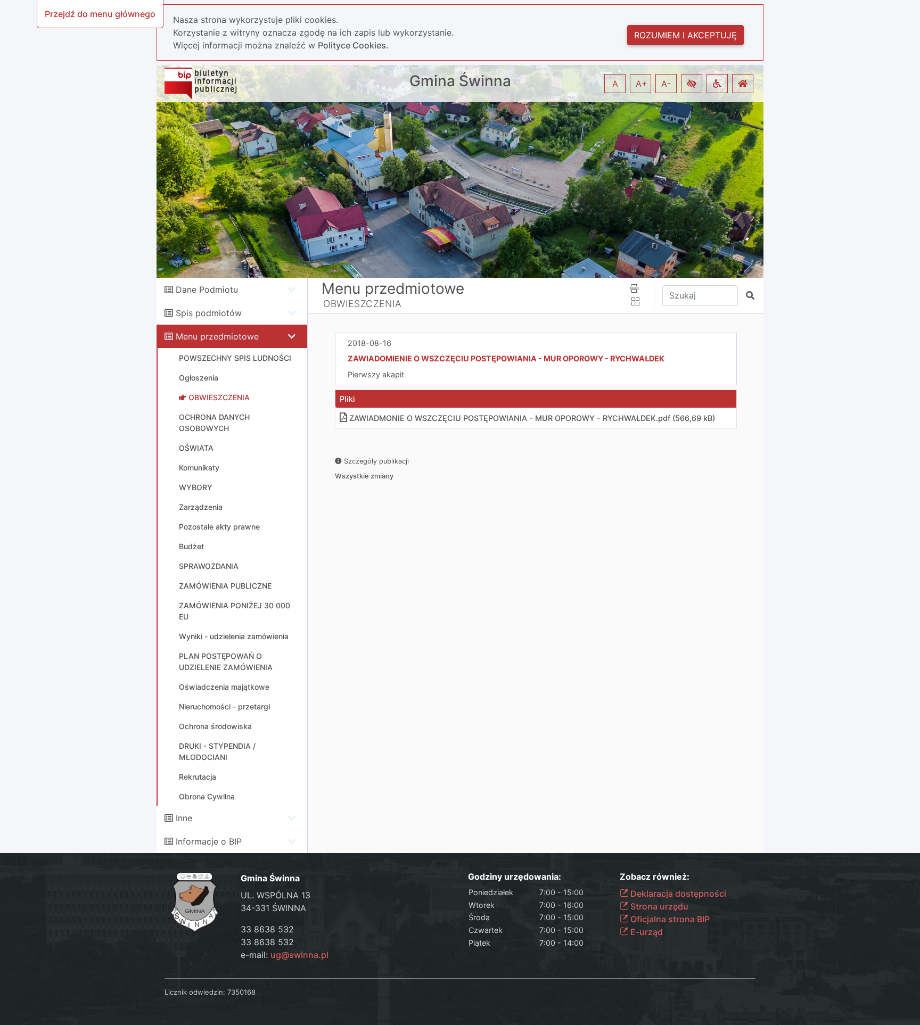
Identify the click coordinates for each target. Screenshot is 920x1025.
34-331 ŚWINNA (273, 908)
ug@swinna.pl (299, 954)
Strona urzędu (658, 906)
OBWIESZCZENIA (362, 303)
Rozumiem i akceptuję (685, 35)
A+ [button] (641, 83)
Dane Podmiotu (207, 289)
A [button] (615, 83)
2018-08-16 (369, 343)
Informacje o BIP (209, 841)
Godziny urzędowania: (514, 877)
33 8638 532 (267, 929)
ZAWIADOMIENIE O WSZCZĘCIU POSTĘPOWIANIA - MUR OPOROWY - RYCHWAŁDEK (506, 358)
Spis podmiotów (209, 313)
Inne (184, 818)
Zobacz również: (654, 877)
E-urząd (645, 932)
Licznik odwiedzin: (195, 992)
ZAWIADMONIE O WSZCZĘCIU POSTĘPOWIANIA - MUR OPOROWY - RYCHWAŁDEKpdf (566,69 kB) (532, 418)
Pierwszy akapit (376, 374)
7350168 (241, 992)
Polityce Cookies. (353, 45)
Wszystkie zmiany (364, 476)
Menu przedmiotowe (217, 336)
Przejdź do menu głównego (100, 14)
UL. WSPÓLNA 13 (275, 895)
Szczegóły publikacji (375, 461)
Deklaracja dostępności (677, 893)
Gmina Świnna (460, 81)
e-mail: (284, 954)
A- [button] (666, 83)
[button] (691, 83)
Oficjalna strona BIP (669, 919)
